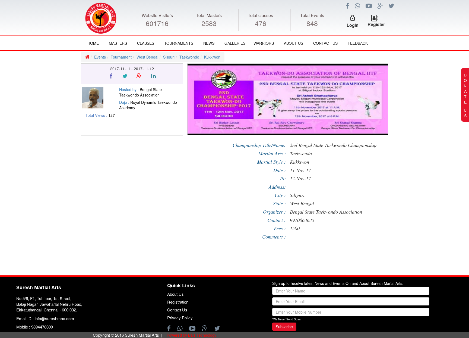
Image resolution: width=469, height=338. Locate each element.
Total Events (312, 15)
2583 (209, 23)
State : (279, 203)
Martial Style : (271, 162)
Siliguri (169, 57)
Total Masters (209, 15)
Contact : (276, 220)
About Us (293, 43)
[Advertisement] (32, 203)
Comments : (274, 236)
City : (280, 195)
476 (260, 23)
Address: (277, 187)
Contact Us (325, 43)
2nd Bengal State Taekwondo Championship (333, 145)
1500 (295, 228)
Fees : (280, 228)
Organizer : (274, 211)
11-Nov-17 (300, 170)
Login (353, 25)
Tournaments (178, 43)
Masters (118, 43)
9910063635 (302, 220)
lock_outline (352, 18)
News (208, 43)
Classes (145, 43)
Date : (279, 170)
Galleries (234, 43)
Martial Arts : (272, 153)
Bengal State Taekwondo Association (326, 211)
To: (283, 178)
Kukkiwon (212, 57)
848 (312, 23)
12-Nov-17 (300, 178)
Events (100, 57)
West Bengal (147, 57)
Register (376, 24)
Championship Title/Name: (259, 145)
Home (93, 43)
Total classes (260, 15)
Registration (177, 302)
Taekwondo (189, 57)
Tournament (121, 57)
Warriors (263, 43)
